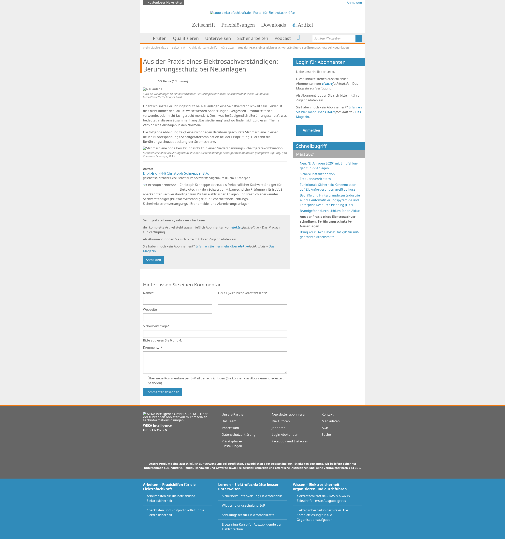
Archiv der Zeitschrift (203, 47)
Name (148, 293)
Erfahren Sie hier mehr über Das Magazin (329, 112)
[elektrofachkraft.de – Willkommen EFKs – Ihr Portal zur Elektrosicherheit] (252, 12)
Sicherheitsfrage (156, 326)
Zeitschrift (178, 47)
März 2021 (227, 47)
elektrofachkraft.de (155, 47)
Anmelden (354, 2)
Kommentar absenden (162, 392)
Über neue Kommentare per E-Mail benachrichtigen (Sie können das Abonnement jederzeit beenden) (216, 380)
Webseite (150, 309)
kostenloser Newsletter (165, 2)
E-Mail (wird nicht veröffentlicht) (242, 293)
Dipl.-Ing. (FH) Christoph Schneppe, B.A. (176, 173)
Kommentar (153, 347)
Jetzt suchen (358, 38)
